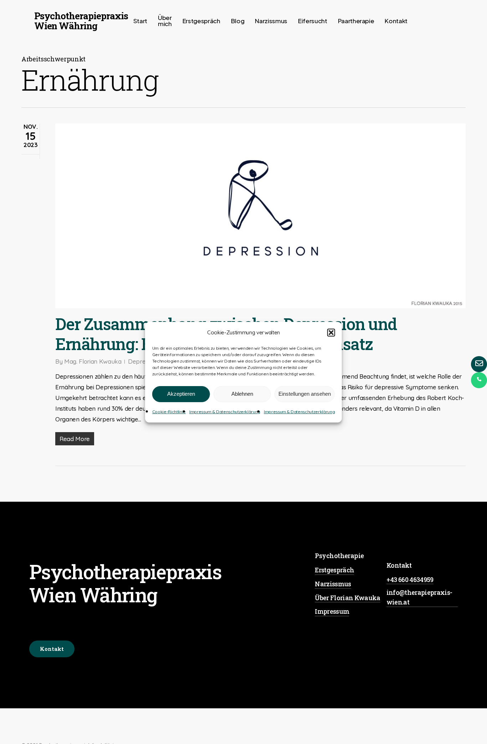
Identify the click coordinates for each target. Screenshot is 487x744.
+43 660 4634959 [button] (410, 579)
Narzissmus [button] (333, 583)
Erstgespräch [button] (334, 570)
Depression (143, 361)
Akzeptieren (181, 394)
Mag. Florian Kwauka (93, 361)
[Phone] (479, 380)
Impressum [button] (332, 611)
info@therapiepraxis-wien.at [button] (419, 597)
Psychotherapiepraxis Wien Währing (81, 21)
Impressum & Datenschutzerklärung (224, 411)
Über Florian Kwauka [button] (347, 597)
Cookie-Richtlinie (169, 411)
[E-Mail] (479, 364)
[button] (331, 332)
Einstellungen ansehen (304, 394)
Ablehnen (242, 394)
